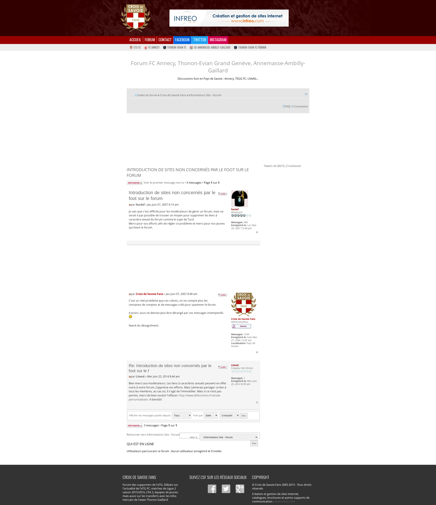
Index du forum (148, 95)
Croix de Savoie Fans (173, 95)
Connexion (301, 106)
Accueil (135, 39)
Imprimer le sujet (306, 93)
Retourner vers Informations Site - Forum (153, 434)
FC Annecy (154, 47)
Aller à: (194, 437)
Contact (165, 39)
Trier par (198, 415)
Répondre (133, 182)
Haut (257, 232)
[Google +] (240, 489)
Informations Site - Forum (205, 95)
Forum (150, 39)
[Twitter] (226, 489)
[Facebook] (212, 489)
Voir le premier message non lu (164, 182)
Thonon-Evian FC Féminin (252, 47)
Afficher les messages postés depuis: (150, 415)
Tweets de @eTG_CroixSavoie (282, 166)
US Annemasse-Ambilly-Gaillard (212, 47)
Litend (140, 376)
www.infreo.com (284, 501)
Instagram (218, 39)
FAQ (287, 106)
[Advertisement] (218, 138)
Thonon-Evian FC (176, 47)
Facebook (182, 39)
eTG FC (137, 47)
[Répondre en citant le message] (222, 194)
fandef (140, 204)
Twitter (199, 39)
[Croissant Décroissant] (233, 415)
